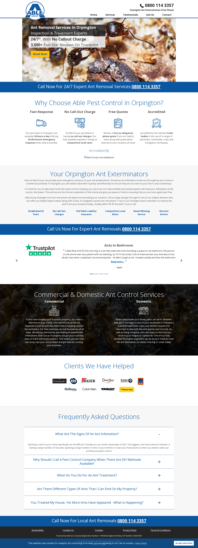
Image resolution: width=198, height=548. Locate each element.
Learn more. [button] (141, 543)
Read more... (117, 261)
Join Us (150, 14)
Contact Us (68, 530)
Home (93, 14)
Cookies (99, 530)
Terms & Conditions (160, 530)
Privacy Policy (129, 530)
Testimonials (130, 14)
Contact (167, 14)
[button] (16, 260)
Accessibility (38, 530)
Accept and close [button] (184, 543)
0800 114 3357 (159, 5)
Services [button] (110, 14)
